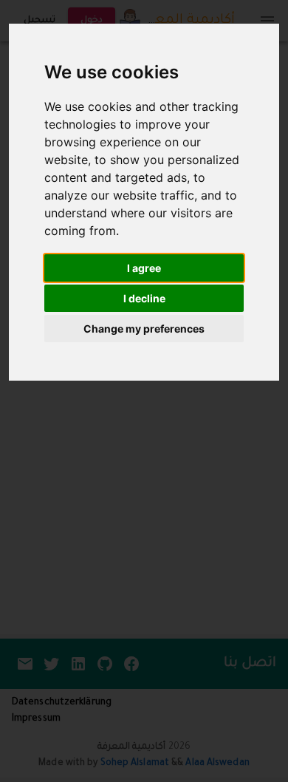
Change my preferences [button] (144, 328)
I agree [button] (144, 268)
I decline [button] (144, 298)
